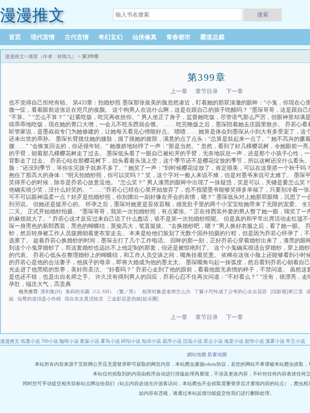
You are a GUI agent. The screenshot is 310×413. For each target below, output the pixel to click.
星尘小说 (213, 341)
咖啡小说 (69, 341)
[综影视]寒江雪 (286, 291)
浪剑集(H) (51, 291)
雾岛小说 (110, 341)
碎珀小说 (130, 341)
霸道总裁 (212, 37)
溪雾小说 (275, 341)
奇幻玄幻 (110, 37)
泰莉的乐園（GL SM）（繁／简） (101, 291)
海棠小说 (233, 341)
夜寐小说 (89, 341)
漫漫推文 (14, 56)
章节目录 (206, 91)
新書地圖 (217, 354)
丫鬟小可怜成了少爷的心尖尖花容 (230, 291)
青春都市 (178, 37)
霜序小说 (172, 341)
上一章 (178, 91)
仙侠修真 (144, 37)
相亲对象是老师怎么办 (166, 291)
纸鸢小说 (30, 341)
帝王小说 (295, 341)
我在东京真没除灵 (84, 299)
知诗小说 (151, 341)
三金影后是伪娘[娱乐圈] (133, 299)
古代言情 (77, 37)
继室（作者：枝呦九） (52, 56)
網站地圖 (197, 354)
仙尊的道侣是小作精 (39, 299)
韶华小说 (254, 341)
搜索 (262, 14)
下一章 (234, 91)
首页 (15, 37)
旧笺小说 (192, 341)
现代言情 (43, 37)
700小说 (49, 341)
